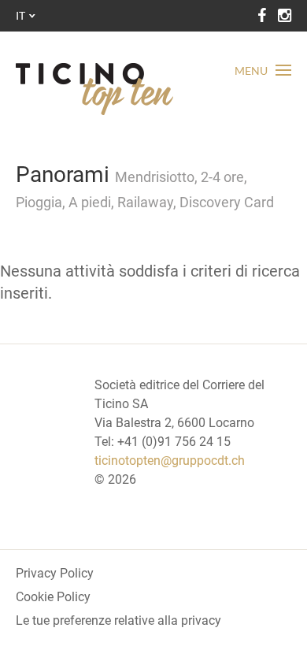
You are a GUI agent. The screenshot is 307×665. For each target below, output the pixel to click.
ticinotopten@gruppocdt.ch (169, 460)
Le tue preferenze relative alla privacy (118, 620)
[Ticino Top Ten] (94, 89)
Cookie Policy (53, 596)
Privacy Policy (55, 573)
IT (20, 15)
